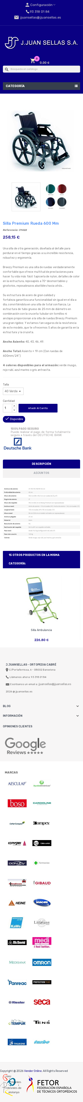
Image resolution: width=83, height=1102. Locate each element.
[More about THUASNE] (17, 1042)
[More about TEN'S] (41, 1022)
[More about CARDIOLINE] (41, 803)
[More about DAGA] (41, 843)
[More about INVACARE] (41, 902)
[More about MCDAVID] (17, 942)
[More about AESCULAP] (17, 783)
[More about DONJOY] (17, 863)
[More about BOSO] (17, 803)
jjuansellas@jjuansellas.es (55, 684)
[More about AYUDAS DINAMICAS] (41, 783)
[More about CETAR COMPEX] (17, 823)
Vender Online (33, 1071)
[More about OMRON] (41, 962)
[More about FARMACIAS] (41, 863)
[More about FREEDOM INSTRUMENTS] (17, 882)
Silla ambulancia (41, 630)
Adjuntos (41, 473)
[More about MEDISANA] (17, 962)
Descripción (41, 464)
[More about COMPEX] (41, 823)
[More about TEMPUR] (17, 1022)
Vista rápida (41, 623)
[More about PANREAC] (17, 982)
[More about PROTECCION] (41, 982)
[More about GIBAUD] (41, 882)
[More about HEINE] (17, 902)
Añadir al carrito (38, 408)
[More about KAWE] (17, 922)
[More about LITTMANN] (41, 922)
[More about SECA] (41, 1002)
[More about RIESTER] (17, 1002)
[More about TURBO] (41, 1042)
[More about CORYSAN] (17, 843)
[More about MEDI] (41, 942)
